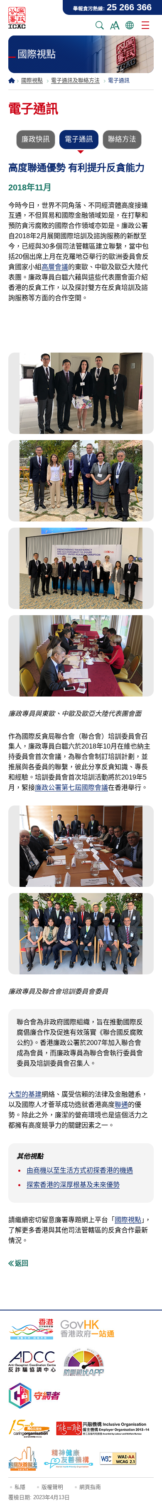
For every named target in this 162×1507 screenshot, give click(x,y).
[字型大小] (114, 25)
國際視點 (32, 80)
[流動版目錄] (145, 25)
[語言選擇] (129, 25)
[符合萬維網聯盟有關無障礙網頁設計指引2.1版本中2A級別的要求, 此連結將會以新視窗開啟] (118, 1458)
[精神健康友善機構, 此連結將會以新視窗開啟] (68, 1459)
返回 (21, 1263)
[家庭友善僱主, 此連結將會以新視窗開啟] (22, 1458)
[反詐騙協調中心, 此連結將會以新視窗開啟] (32, 1361)
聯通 (121, 1104)
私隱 (20, 1487)
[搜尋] (99, 25)
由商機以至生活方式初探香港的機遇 (80, 1170)
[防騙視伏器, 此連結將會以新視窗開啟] (84, 1361)
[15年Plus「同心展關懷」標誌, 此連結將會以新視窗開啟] (29, 1428)
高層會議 (55, 266)
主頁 (11, 80)
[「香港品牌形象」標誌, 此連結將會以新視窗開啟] (31, 1329)
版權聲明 (52, 1487)
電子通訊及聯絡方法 (75, 80)
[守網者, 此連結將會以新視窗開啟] (34, 1395)
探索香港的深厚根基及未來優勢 (73, 1184)
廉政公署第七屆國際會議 (71, 787)
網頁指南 (90, 1487)
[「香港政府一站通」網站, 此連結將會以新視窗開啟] (87, 1328)
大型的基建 (25, 1094)
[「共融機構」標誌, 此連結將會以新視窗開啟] (103, 1429)
